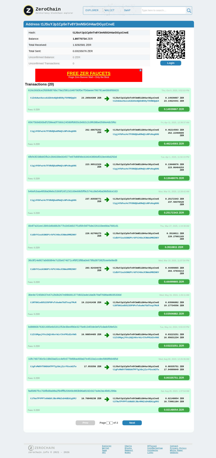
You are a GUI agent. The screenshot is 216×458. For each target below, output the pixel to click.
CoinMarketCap (155, 448)
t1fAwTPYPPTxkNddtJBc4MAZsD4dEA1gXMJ (53, 398)
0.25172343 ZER (174, 212)
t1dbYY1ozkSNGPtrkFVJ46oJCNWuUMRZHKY (53, 235)
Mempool (129, 450)
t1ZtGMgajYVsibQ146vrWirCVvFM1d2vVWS (53, 334)
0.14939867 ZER (174, 109)
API (104, 453)
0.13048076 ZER (174, 178)
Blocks (128, 448)
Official (152, 446)
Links (150, 453)
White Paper (176, 450)
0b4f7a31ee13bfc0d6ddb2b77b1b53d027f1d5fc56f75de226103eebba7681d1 (73, 225)
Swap (104, 450)
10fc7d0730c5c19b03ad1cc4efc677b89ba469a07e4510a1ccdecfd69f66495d (73, 358)
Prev (85, 422)
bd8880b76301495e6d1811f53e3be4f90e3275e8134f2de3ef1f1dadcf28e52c (72, 326)
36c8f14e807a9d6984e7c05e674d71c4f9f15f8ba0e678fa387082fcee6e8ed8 (72, 260)
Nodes (128, 453)
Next (132, 422)
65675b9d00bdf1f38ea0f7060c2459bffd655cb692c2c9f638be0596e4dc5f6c (72, 122)
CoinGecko (152, 450)
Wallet (105, 448)
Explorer (107, 446)
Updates (174, 453)
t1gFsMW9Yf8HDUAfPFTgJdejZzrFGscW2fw (53, 366)
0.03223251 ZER (174, 345)
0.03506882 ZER (174, 313)
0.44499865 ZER (174, 281)
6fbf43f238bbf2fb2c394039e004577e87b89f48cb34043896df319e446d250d (72, 156)
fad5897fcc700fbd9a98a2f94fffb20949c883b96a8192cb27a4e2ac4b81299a (72, 390)
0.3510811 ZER (174, 247)
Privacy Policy (178, 448)
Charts (128, 446)
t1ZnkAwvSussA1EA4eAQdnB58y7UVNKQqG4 (53, 98)
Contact (174, 446)
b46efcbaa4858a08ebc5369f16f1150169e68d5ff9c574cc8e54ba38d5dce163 (73, 191)
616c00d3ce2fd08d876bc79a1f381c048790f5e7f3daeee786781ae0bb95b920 (73, 90)
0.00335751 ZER (174, 377)
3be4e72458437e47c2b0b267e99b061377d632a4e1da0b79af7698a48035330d (74, 294)
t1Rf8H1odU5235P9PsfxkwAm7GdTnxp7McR (53, 302)
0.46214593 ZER (174, 143)
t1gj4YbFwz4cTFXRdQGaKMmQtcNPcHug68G (53, 131)
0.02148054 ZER (174, 409)
